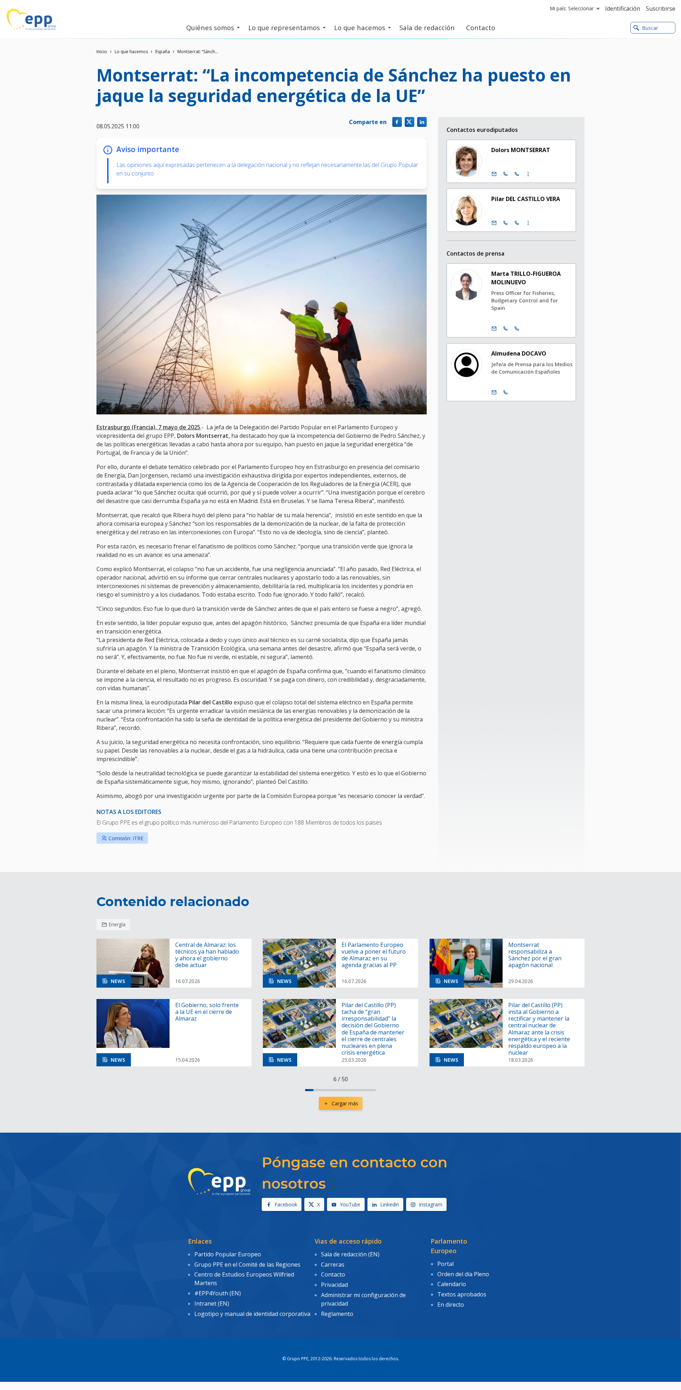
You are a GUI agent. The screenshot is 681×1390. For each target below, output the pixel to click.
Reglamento (337, 1314)
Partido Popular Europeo (227, 1254)
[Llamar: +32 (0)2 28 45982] (505, 223)
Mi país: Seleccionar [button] (572, 8)
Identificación (622, 8)
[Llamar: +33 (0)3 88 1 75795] (517, 174)
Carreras (332, 1264)
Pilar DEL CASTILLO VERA (525, 199)
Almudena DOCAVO (518, 353)
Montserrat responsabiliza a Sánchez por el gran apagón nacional (534, 955)
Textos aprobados (461, 1294)
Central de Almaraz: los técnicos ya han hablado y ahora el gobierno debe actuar (207, 955)
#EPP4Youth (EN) (217, 1293)
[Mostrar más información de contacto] (528, 174)
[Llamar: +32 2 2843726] (505, 392)
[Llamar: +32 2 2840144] (505, 328)
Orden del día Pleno (463, 1274)
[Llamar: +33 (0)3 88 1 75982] (517, 223)
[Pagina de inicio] (31, 19)
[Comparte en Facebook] (397, 122)
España (162, 52)
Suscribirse (660, 8)
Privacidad (334, 1285)
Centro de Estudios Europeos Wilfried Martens (244, 1279)
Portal (445, 1264)
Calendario (451, 1284)
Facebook (286, 1204)
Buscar (650, 27)
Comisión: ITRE (126, 838)
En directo (450, 1304)
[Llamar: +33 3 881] (517, 328)
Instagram (430, 1204)
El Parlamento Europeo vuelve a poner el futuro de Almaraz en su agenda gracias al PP (374, 955)
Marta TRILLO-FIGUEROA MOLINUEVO (526, 278)
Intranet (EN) (211, 1303)
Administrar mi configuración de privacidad (363, 1299)
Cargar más (345, 1103)
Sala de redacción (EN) (350, 1254)
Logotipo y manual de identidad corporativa (252, 1314)
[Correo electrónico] (494, 174)
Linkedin (389, 1204)
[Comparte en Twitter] (409, 122)
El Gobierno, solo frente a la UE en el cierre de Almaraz (207, 1012)
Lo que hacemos (131, 52)
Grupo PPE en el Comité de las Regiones (247, 1264)
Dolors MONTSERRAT (520, 150)
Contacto (333, 1274)
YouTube (350, 1204)
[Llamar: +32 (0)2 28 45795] (505, 174)
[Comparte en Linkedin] (422, 122)
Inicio (101, 52)
